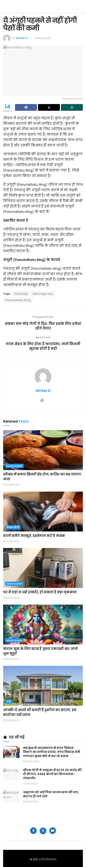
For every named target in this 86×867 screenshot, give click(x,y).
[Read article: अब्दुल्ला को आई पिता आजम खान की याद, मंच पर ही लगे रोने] (11, 796)
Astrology (21, 293)
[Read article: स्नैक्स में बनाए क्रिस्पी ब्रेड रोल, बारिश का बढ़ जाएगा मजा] (43, 450)
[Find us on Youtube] (52, 830)
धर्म (9, 701)
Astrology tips (43, 293)
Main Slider (14, 466)
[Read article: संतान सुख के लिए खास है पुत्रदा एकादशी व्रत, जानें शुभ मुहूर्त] (43, 625)
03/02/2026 (43, 38)
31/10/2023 (31, 783)
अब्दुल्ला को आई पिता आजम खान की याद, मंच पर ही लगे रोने (51, 794)
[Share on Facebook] (26, 107)
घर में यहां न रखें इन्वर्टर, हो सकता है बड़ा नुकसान (40, 592)
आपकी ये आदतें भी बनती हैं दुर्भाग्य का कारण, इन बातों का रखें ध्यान (39, 712)
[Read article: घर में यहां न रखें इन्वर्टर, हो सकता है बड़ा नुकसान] (43, 568)
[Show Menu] (81, 6)
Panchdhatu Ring (18, 300)
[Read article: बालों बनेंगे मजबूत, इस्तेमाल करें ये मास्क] (43, 511)
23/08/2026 (12, 484)
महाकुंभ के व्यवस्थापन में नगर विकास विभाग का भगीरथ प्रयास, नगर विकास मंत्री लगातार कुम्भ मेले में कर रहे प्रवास (51, 752)
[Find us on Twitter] (43, 831)
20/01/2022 (32, 801)
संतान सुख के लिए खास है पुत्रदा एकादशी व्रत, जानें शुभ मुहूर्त (40, 651)
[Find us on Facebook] (33, 830)
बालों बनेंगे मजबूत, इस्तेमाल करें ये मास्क (34, 535)
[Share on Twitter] (49, 107)
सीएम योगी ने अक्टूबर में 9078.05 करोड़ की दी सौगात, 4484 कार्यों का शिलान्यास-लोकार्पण (52, 774)
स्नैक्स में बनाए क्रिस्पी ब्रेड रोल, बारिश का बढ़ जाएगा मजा (42, 476)
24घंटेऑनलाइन (47, 859)
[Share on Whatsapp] (72, 107)
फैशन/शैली (13, 527)
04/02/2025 (32, 761)
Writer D (22, 38)
